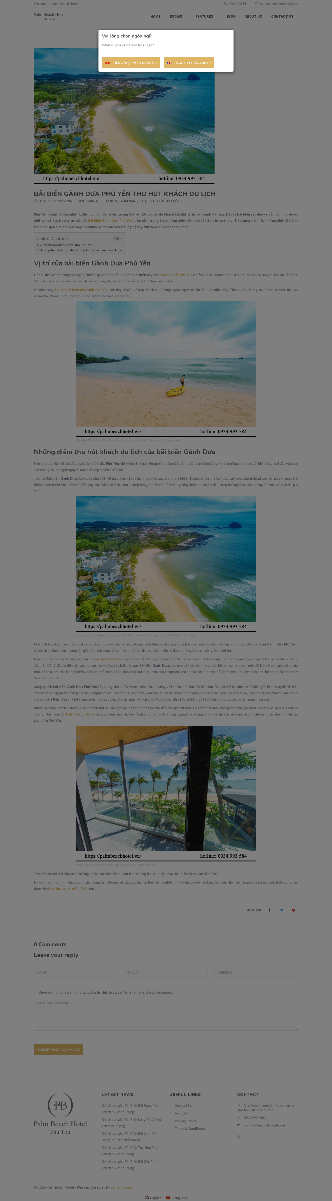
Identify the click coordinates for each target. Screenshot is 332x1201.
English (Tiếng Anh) (192, 63)
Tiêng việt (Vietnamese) (134, 63)
